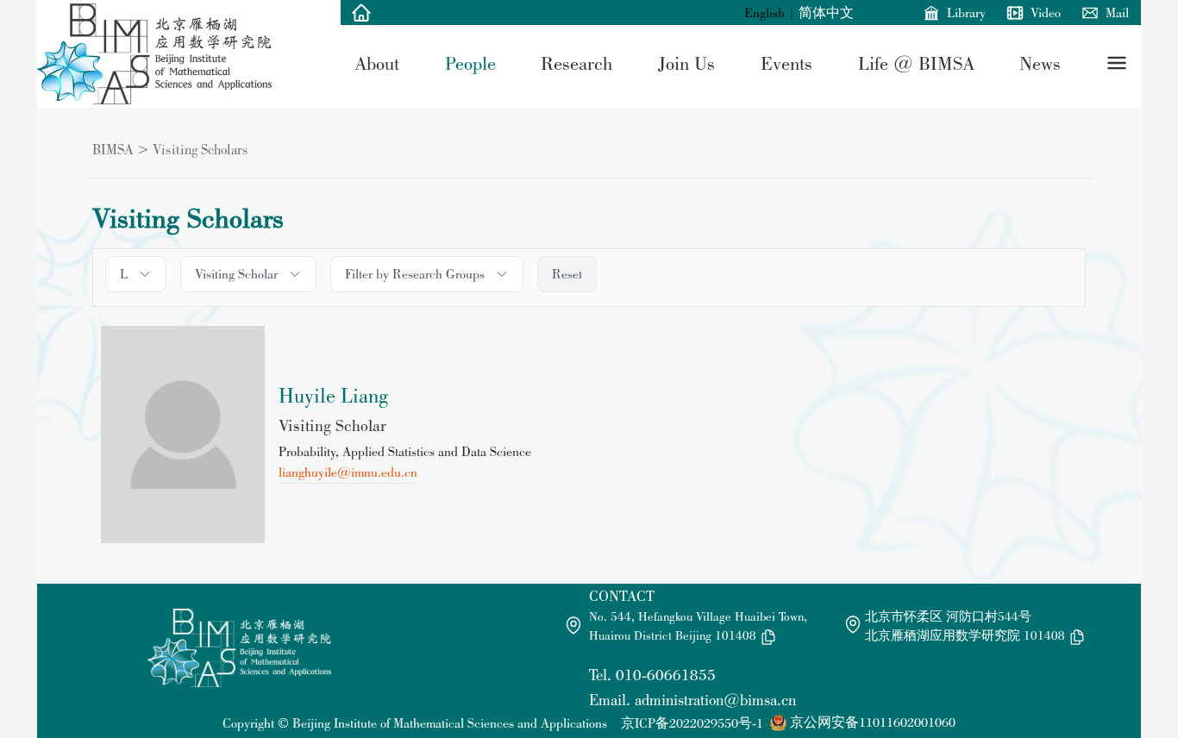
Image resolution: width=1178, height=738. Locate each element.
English (764, 12)
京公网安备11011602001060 (873, 722)
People (470, 63)
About (376, 63)
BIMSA (113, 149)
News (1040, 63)
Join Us (686, 63)
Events (786, 63)
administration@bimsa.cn (715, 700)
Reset (567, 274)
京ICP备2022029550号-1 (692, 723)
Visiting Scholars (200, 149)
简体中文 (826, 12)
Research (576, 63)
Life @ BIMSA (916, 63)
